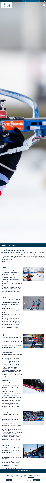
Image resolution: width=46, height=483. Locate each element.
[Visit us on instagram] (44, 1)
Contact (27, 40)
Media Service (29, 36)
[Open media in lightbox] (33, 273)
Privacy (27, 47)
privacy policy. (31, 476)
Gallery (26, 50)
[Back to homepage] (6, 5)
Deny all (29, 480)
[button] (44, 5)
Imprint (27, 43)
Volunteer (27, 33)
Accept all (36, 480)
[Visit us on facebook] (43, 1)
